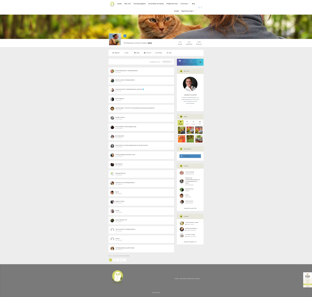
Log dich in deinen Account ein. (188, 64)
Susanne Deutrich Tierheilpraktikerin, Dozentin (128, 89)
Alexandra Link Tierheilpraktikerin (125, 182)
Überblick (117, 53)
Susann (117, 238)
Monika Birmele (189, 189)
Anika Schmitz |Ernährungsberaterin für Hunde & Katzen (131, 145)
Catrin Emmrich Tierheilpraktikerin (125, 229)
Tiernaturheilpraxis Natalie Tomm (125, 154)
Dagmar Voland (119, 201)
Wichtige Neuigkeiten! (191, 228)
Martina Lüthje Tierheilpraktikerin (125, 80)
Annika (117, 210)
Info (127, 53)
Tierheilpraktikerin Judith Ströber (124, 248)
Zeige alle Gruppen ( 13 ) (190, 241)
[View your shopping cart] (199, 7)
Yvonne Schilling (189, 172)
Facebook (186, 156)
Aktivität (148, 53)
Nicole (117, 192)
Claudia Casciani (120, 117)
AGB (180, 278)
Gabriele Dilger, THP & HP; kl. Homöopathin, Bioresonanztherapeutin (135, 108)
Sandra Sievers (189, 201)
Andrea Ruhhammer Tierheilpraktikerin (126, 70)
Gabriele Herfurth (120, 173)
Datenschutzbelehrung (188, 278)
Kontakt (176, 278)
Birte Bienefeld (119, 136)
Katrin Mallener (119, 98)
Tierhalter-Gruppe (190, 234)
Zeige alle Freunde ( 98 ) (190, 208)
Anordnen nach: (154, 62)
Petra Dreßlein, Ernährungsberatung (125, 126)
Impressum (197, 278)
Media (138, 53)
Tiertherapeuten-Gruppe (191, 222)
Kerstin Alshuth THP (121, 220)
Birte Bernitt (119, 164)
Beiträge (159, 53)
